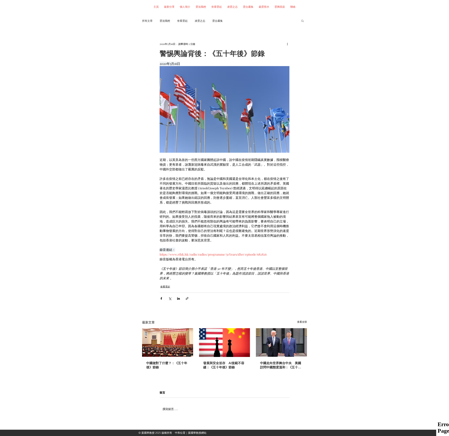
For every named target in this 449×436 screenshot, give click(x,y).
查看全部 (302, 321)
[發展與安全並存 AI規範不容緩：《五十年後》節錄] (224, 342)
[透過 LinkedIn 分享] (178, 298)
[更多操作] (287, 44)
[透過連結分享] (187, 298)
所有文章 (147, 20)
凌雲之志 (200, 20)
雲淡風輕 (165, 20)
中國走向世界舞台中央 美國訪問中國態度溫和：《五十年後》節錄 (280, 365)
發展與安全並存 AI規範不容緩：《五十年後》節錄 (223, 365)
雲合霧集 (217, 20)
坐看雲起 (182, 20)
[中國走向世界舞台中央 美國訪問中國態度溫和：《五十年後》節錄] (281, 342)
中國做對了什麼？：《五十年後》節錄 (166, 365)
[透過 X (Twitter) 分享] (170, 298)
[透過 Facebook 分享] (161, 298)
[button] (302, 20)
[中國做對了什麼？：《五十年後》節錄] (167, 342)
